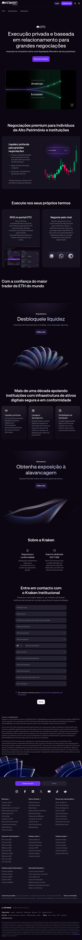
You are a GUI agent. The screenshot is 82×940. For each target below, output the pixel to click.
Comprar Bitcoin (34, 840)
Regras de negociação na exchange (24, 898)
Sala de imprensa (34, 813)
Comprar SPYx (7, 880)
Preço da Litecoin (61, 819)
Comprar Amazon (61, 848)
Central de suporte (35, 824)
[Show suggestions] (64, 633)
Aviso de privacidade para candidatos (66, 898)
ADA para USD (7, 856)
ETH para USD (6, 842)
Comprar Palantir (61, 851)
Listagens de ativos (35, 819)
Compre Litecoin (34, 856)
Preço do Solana (61, 816)
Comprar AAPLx (7, 877)
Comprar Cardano (35, 851)
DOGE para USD (7, 853)
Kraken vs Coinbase (35, 888)
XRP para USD (6, 845)
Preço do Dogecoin (62, 808)
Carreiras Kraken (34, 805)
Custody (63, 915)
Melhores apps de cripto (37, 882)
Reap (38, 915)
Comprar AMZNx (7, 882)
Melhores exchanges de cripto (39, 885)
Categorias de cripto (63, 822)
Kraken (13, 912)
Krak (49, 915)
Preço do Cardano (62, 813)
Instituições (6, 816)
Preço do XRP (60, 811)
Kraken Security (34, 802)
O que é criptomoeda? (36, 871)
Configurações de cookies (38, 896)
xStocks (22, 915)
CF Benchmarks (31, 915)
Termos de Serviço (46, 693)
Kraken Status (34, 822)
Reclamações (33, 827)
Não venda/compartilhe (54, 896)
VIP (40, 912)
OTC (58, 915)
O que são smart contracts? (38, 874)
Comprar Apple (61, 845)
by (6, 908)
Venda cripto (6, 805)
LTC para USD (6, 862)
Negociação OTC (7, 813)
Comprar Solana (34, 853)
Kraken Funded (7, 830)
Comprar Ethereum (35, 842)
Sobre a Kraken (35, 799)
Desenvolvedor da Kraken (37, 811)
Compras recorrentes (9, 824)
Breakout (34, 912)
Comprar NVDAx (7, 871)
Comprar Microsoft (62, 853)
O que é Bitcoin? (34, 877)
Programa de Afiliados (36, 816)
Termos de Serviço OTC (58, 723)
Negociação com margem (10, 808)
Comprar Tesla (60, 842)
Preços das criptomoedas (65, 799)
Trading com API (7, 819)
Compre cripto (7, 802)
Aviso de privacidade (23, 896)
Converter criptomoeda (11, 836)
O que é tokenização (36, 880)
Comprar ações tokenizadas (12, 868)
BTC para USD (6, 840)
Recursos (6, 799)
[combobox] (39, 633)
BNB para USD (7, 848)
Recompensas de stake (10, 822)
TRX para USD (6, 859)
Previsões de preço (62, 824)
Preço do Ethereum (62, 805)
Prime (54, 915)
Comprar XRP (33, 848)
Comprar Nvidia (61, 840)
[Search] (75, 3)
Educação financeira (36, 868)
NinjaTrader (27, 912)
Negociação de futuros (10, 811)
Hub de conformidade (70, 896)
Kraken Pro (19, 912)
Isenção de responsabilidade (45, 898)
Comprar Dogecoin (35, 845)
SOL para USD (6, 851)
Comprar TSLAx (7, 874)
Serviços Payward (13, 915)
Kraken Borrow (7, 827)
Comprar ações (61, 836)
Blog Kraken (33, 808)
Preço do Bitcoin (61, 802)
